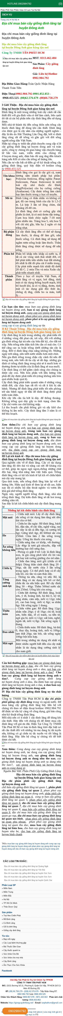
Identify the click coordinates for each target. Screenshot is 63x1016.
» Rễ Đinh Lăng (8, 919)
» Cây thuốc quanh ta (11, 950)
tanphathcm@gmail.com (52, 1003)
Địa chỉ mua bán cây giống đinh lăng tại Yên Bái (24, 870)
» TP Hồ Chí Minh (9, 903)
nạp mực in (30, 1015)
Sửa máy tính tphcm (33, 1012)
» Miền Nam (7, 888)
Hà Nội (14, 20)
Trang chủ (5, 20)
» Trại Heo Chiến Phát (11, 915)
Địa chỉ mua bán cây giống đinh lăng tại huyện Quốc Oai (28, 880)
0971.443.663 (41, 997)
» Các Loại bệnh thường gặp (14, 943)
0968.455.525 (40, 994)
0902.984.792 (23, 994)
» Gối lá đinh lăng (9, 927)
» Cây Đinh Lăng (9, 961)
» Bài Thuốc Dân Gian (11, 947)
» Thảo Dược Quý (9, 907)
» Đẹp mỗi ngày (8, 939)
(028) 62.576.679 (31, 991)
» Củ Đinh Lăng (8, 923)
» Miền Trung (7, 892)
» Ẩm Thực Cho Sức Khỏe (13, 965)
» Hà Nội (5, 899)
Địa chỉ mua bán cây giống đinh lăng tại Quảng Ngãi (26, 866)
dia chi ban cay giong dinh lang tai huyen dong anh (37, 849)
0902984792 (17, 1011)
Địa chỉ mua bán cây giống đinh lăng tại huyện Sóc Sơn (28, 873)
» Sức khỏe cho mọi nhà (12, 958)
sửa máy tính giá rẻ (52, 1012)
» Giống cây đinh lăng (11, 930)
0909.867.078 (28, 997)
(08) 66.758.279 (15, 991)
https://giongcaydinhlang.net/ (21, 1003)
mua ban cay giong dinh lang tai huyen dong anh (27, 843)
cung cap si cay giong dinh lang (20, 325)
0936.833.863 (35, 1000)
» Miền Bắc (7, 896)
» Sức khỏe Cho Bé (10, 954)
